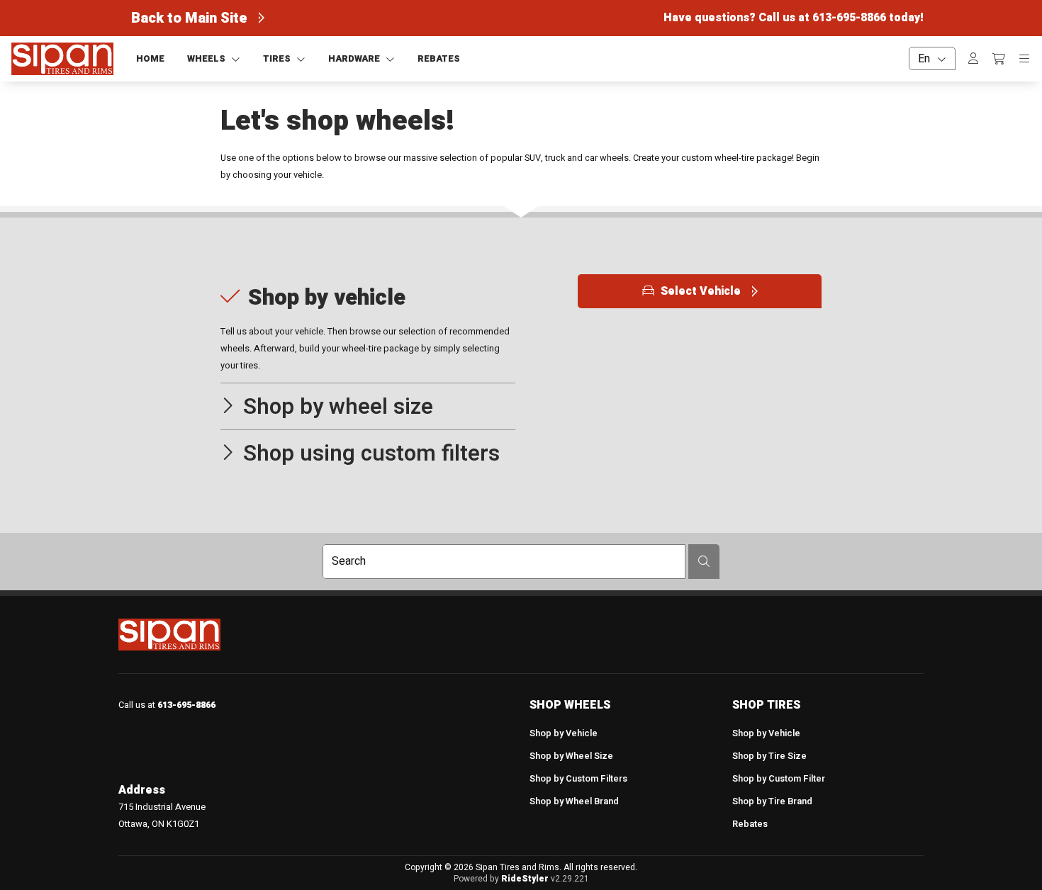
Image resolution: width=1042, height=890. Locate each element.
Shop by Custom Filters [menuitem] (578, 778)
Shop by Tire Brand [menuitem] (772, 801)
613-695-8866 (849, 17)
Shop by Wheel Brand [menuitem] (574, 801)
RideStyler (525, 878)
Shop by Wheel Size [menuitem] (571, 756)
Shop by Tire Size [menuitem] (769, 756)
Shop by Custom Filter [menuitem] (778, 778)
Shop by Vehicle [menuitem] (564, 733)
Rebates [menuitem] (750, 824)
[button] (367, 328)
